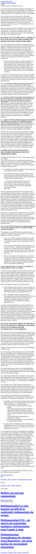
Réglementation (22, 479)
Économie (29, 479)
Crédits (19, 552)
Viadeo (13, 485)
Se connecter (4, 552)
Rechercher (9, 500)
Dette (9, 479)
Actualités (3, 3)
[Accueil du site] (3, 1)
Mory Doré (4, 475)
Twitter (9, 485)
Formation (13, 3)
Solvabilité (14, 479)
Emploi (8, 3)
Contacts (10, 552)
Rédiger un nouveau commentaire (12, 494)
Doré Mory (4, 479)
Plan (15, 552)
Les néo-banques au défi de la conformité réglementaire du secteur (17, 510)
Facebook (3, 485)
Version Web (25, 552)
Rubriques (3, 500)
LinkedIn (18, 485)
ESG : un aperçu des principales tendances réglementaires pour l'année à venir (15, 525)
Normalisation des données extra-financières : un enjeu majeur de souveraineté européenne (16, 540)
